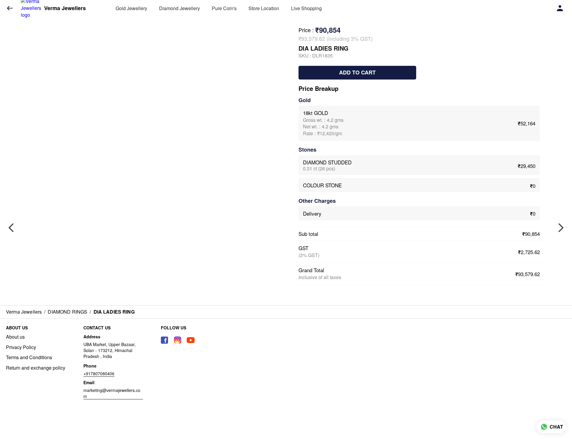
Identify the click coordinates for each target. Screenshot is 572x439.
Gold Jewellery (131, 8)
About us (15, 337)
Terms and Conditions (29, 357)
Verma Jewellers (65, 8)
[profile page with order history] (560, 8)
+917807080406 (98, 373)
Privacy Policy (21, 347)
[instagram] (177, 340)
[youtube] (190, 340)
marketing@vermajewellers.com (111, 393)
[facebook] (164, 340)
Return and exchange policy (35, 368)
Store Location (263, 8)
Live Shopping (306, 8)
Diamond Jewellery (179, 8)
